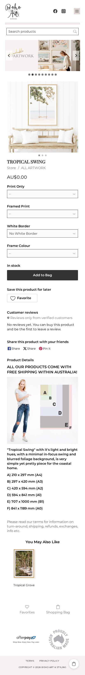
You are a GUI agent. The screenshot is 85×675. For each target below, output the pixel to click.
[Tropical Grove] (24, 564)
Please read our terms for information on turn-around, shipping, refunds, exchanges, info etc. (42, 526)
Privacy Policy (49, 661)
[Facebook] (55, 11)
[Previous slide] (9, 56)
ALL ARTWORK (33, 168)
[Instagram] (63, 11)
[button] (22, 298)
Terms (30, 661)
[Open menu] (77, 11)
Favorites (27, 612)
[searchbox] (42, 31)
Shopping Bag (58, 612)
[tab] (29, 75)
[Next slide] (76, 56)
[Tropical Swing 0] (42, 116)
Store (11, 168)
